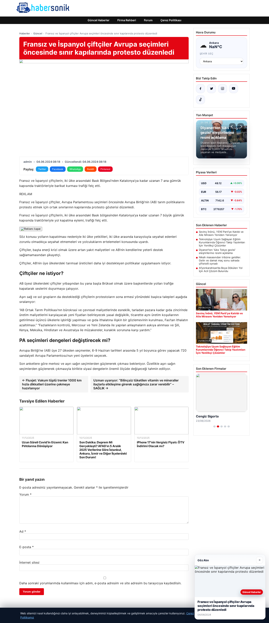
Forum (148, 20)
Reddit (90, 169)
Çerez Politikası (170, 20)
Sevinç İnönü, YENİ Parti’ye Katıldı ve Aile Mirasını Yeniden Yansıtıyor (221, 233)
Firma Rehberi (126, 20)
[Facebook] (200, 88)
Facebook (57, 169)
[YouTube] (233, 88)
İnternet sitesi (29, 562)
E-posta (26, 547)
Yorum (25, 494)
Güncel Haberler (98, 20)
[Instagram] (222, 88)
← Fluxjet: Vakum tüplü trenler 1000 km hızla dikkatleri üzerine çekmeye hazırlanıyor (52, 384)
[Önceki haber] (232, 126)
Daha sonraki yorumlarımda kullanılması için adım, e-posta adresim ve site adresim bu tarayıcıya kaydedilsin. (100, 583)
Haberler (24, 33)
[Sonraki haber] (240, 126)
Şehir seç (207, 53)
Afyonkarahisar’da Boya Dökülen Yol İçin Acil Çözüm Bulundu (220, 269)
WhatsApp (75, 169)
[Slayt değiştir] (214, 426)
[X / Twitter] (211, 88)
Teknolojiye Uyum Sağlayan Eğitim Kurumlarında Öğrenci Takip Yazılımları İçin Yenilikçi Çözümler (222, 242)
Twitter (42, 169)
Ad (22, 531)
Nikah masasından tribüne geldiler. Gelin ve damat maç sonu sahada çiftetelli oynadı (220, 260)
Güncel (37, 33)
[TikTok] (200, 99)
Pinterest (105, 169)
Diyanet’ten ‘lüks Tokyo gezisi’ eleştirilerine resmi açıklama (217, 251)
